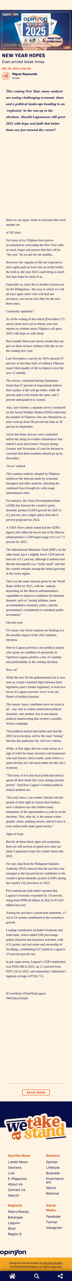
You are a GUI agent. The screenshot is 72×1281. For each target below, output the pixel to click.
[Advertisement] (36, 176)
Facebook (53, 1216)
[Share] (60, 1276)
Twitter (52, 1222)
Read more (36, 1092)
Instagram (54, 1228)
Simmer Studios (52, 1262)
